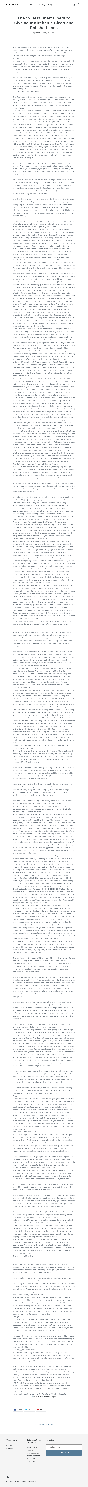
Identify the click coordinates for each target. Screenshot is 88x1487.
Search (9, 1445)
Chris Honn (16, 1482)
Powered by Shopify (28, 1482)
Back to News (45, 1425)
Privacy (9, 1448)
